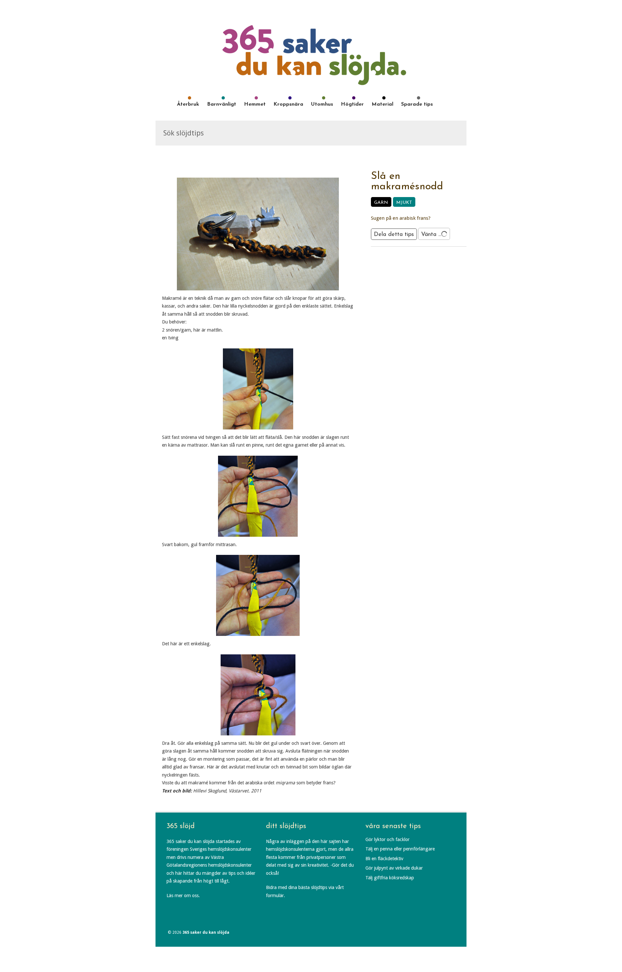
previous (410, 257)
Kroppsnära (288, 104)
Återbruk (188, 104)
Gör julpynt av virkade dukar (394, 868)
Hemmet (255, 104)
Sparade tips (417, 104)
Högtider (352, 104)
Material (382, 104)
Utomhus (322, 104)
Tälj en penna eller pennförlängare (400, 848)
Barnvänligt (221, 104)
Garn (381, 202)
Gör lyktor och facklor (387, 839)
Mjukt (404, 202)
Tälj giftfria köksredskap (389, 877)
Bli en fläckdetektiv (384, 858)
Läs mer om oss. (183, 895)
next (427, 257)
